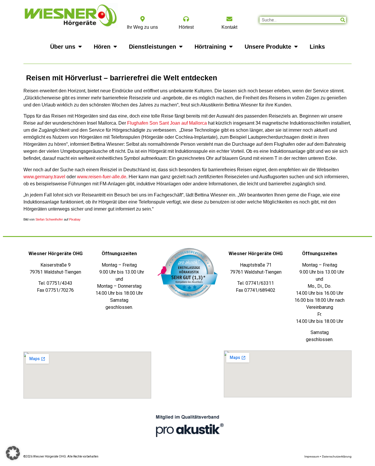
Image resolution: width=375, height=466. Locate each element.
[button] (13, 453)
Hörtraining (210, 46)
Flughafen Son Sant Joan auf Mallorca (167, 123)
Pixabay (75, 219)
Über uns (62, 46)
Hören (102, 46)
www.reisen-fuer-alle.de (101, 176)
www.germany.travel (44, 176)
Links (317, 46)
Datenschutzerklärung (337, 456)
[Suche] (343, 20)
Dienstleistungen (152, 46)
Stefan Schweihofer (49, 219)
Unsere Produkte (268, 46)
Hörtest (186, 27)
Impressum (311, 456)
